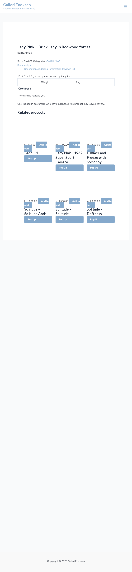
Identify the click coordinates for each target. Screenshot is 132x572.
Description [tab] (30, 69)
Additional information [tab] (49, 69)
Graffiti (50, 61)
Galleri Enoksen (17, 4)
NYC (57, 61)
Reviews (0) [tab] (68, 69)
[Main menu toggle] (125, 6)
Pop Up (32, 158)
